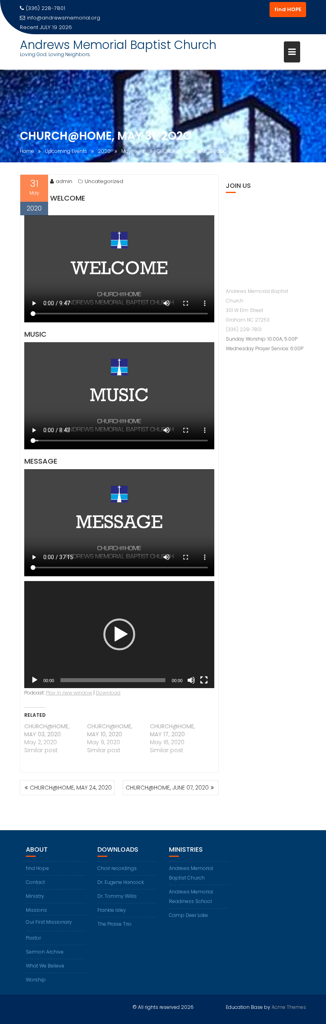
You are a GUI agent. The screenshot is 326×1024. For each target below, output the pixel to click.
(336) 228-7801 (244, 329)
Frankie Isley (111, 910)
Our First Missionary (49, 922)
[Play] (35, 680)
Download (108, 692)
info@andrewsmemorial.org (63, 17)
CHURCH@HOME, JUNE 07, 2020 (167, 788)
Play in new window (69, 692)
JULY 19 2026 (56, 27)
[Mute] (191, 680)
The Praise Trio (114, 924)
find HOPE (287, 9)
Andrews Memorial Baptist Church (118, 44)
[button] (119, 634)
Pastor (33, 937)
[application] (119, 634)
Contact (35, 882)
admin (64, 181)
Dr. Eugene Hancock (120, 882)
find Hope (37, 868)
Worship (36, 979)
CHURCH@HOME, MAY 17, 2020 (172, 730)
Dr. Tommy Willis (117, 896)
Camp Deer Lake (188, 915)
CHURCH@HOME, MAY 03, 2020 (47, 730)
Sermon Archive (45, 951)
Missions (36, 910)
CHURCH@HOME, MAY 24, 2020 (71, 788)
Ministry (35, 896)
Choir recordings (117, 868)
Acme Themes (289, 1007)
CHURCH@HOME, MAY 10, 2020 (109, 730)
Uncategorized (104, 181)
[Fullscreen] (204, 680)
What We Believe (45, 965)
